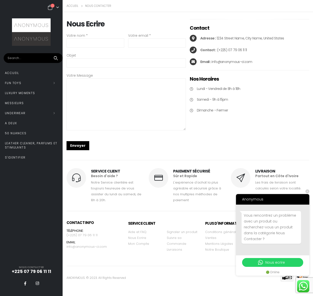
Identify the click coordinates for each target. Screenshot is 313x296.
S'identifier (15, 157)
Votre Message (80, 75)
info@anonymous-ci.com (87, 246)
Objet (71, 55)
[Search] (56, 58)
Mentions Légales (219, 243)
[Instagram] (37, 283)
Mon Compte (138, 243)
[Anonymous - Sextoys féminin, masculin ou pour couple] (31, 32)
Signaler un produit (182, 232)
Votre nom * (77, 35)
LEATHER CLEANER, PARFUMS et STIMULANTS (31, 145)
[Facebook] (25, 283)
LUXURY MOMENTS (20, 93)
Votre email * (139, 35)
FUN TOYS (13, 83)
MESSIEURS (14, 103)
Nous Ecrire (137, 237)
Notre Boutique (217, 249)
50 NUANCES (15, 133)
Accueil (12, 73)
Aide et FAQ (137, 232)
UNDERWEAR (15, 113)
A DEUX (11, 123)
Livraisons (174, 249)
